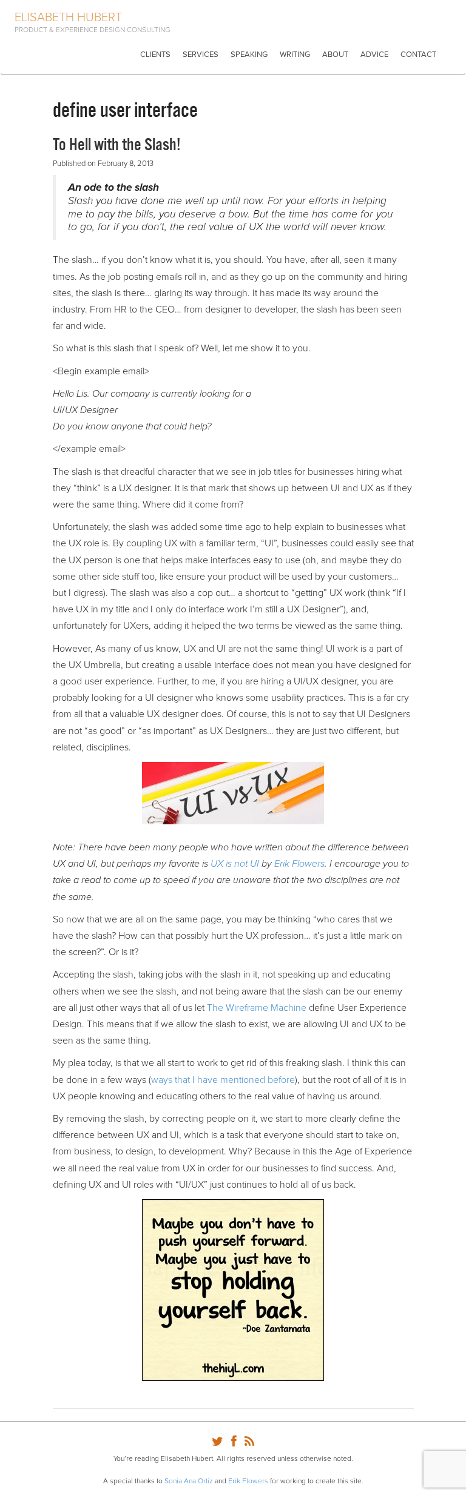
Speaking (249, 54)
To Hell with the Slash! (117, 145)
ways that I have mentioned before (223, 1080)
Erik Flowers (299, 864)
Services (200, 54)
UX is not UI (235, 864)
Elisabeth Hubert (68, 17)
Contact (418, 54)
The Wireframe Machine (256, 1008)
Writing (295, 54)
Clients (155, 54)
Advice (374, 54)
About (335, 54)
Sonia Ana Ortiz (188, 1481)
